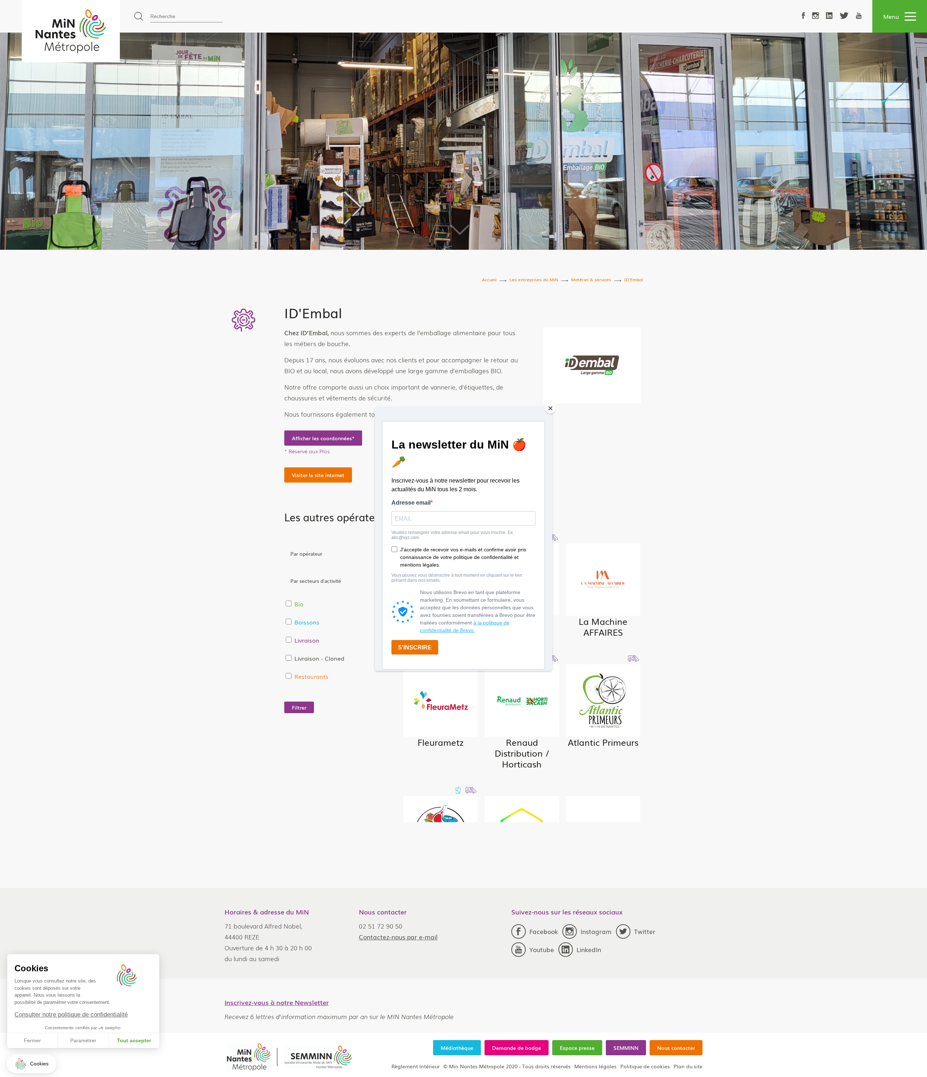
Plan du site (688, 1066)
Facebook (543, 931)
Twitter (644, 931)
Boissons (306, 622)
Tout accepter (134, 1040)
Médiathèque (457, 1047)
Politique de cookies (645, 1066)
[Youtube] (858, 16)
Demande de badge (516, 1047)
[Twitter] (844, 16)
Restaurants (311, 676)
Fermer (32, 1040)
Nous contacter (676, 1047)
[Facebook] (803, 16)
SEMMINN (625, 1047)
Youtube (541, 949)
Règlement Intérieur (415, 1066)
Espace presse (577, 1047)
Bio (298, 603)
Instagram (596, 931)
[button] (31, 1063)
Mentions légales (595, 1066)
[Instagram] (815, 16)
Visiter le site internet (318, 475)
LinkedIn (588, 949)
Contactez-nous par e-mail (398, 936)
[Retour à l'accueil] (71, 31)
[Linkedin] (829, 16)
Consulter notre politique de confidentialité (71, 1014)
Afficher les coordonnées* (323, 438)
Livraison (306, 640)
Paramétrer (83, 1040)
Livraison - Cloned (319, 658)
